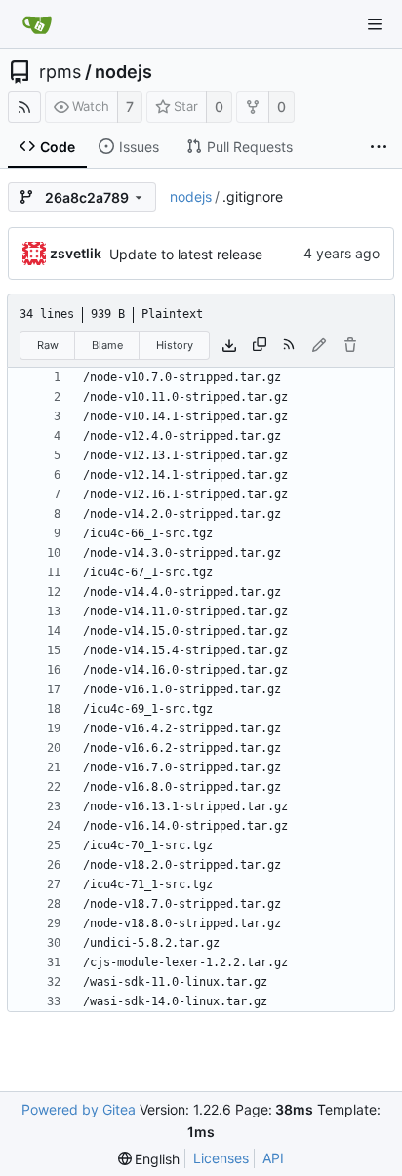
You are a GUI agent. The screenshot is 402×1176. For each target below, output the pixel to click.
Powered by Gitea (78, 1109)
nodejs (123, 72)
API (273, 1158)
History (174, 345)
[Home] (37, 24)
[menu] (149, 1159)
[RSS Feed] (24, 107)
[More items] (378, 147)
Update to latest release (185, 254)
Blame (107, 345)
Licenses (221, 1158)
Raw (48, 345)
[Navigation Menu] (374, 24)
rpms (60, 72)
